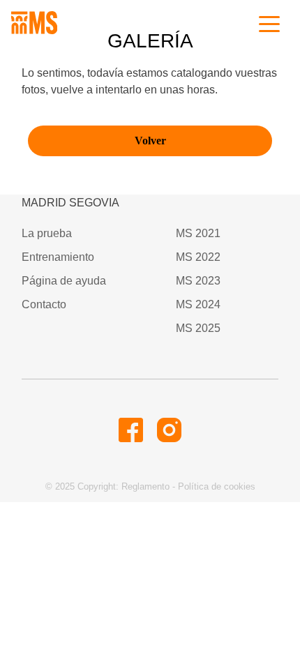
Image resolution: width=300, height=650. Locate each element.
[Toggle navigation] (269, 23)
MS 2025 (198, 328)
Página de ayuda (64, 281)
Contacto (44, 304)
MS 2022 (198, 257)
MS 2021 (198, 233)
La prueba (47, 233)
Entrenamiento (58, 257)
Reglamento (145, 486)
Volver (150, 140)
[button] (131, 432)
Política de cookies (216, 486)
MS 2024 (198, 304)
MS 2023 (198, 281)
